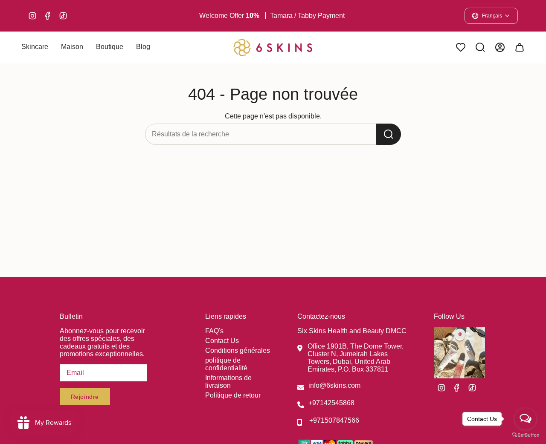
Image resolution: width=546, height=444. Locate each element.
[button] (35, 47)
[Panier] (519, 47)
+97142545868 (331, 403)
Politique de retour (233, 395)
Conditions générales (237, 350)
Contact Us (222, 340)
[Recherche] (388, 134)
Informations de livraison (228, 381)
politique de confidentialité (226, 364)
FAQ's (214, 330)
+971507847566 (334, 420)
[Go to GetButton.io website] (525, 435)
